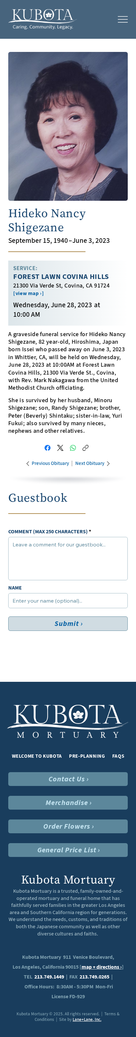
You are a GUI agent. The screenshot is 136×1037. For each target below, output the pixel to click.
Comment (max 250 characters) (48, 531)
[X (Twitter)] (60, 448)
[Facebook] (48, 448)
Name (15, 587)
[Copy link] (85, 448)
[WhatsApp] (73, 448)
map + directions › (102, 966)
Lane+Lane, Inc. (87, 1019)
